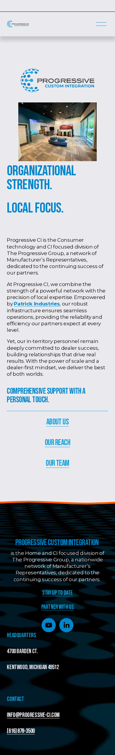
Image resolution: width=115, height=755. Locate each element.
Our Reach (57, 442)
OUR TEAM (57, 463)
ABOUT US (57, 422)
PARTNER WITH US (57, 607)
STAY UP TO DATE (57, 593)
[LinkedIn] (66, 625)
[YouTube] (49, 625)
